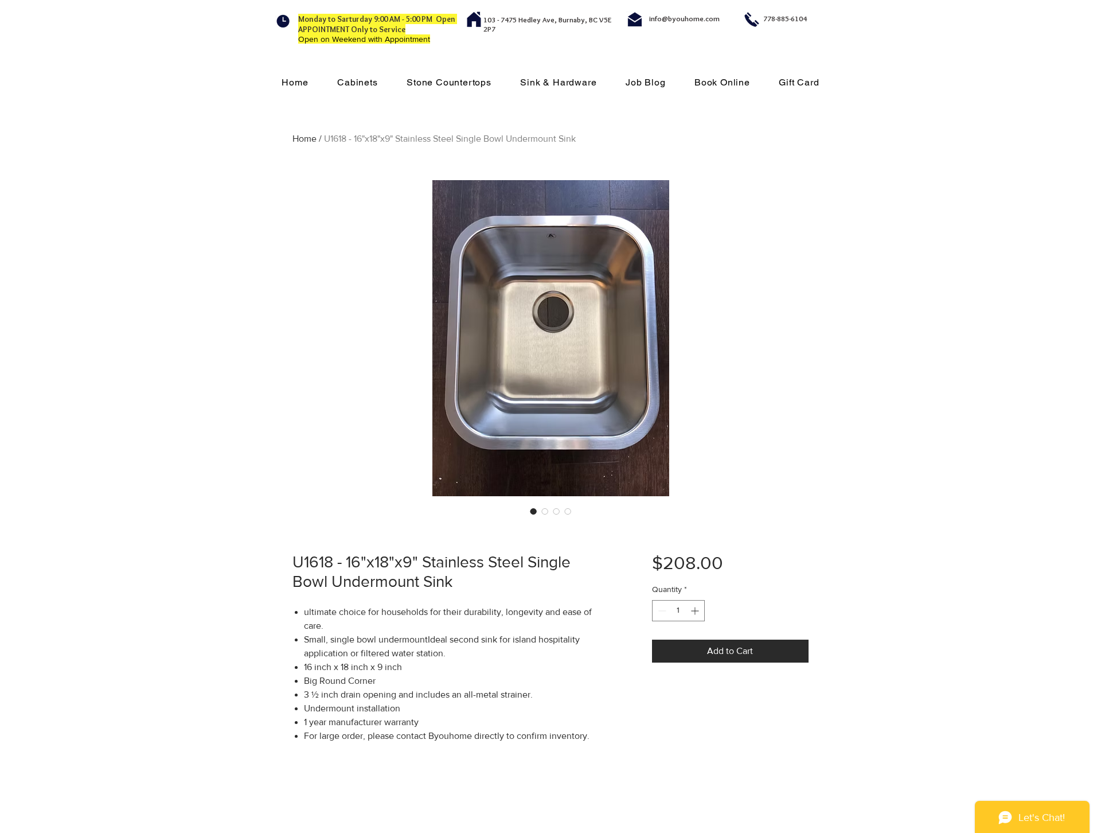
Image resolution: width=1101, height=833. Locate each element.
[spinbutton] (678, 611)
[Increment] (696, 611)
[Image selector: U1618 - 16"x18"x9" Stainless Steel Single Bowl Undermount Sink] (533, 511)
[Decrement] (661, 611)
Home (304, 138)
